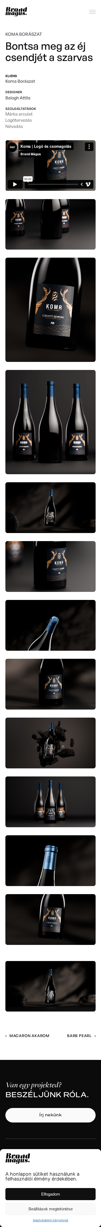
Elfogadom (50, 1194)
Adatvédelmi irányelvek (50, 1220)
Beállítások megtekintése (51, 1209)
